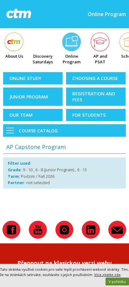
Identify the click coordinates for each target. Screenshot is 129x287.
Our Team (21, 115)
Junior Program (28, 97)
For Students (89, 115)
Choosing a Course (95, 78)
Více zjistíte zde (107, 274)
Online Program (71, 59)
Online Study (25, 78)
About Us (14, 56)
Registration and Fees (93, 97)
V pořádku (117, 281)
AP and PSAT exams (100, 59)
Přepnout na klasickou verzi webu (64, 263)
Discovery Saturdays (43, 59)
